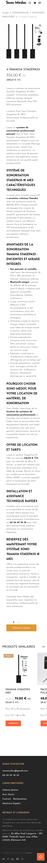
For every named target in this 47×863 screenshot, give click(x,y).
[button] (39, 3)
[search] (29, 2)
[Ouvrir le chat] (40, 857)
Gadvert (29, 853)
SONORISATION (20, 13)
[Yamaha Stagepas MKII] (18, 669)
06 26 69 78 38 (10, 775)
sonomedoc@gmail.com (15, 771)
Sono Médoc (16, 2)
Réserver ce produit (21, 628)
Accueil (5, 13)
